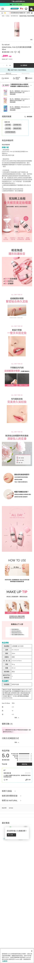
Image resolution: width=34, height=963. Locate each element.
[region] (17, 955)
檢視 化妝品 (7, 791)
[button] (31, 8)
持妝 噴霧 (8, 128)
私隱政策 (4, 961)
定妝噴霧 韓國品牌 (10, 132)
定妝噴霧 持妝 (17, 124)
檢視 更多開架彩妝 (10, 796)
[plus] (10, 65)
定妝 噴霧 (8, 124)
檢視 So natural (10, 801)
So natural (5, 45)
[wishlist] (15, 52)
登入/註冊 (10, 834)
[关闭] (32, 951)
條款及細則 (12, 94)
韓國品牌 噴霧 (17, 128)
